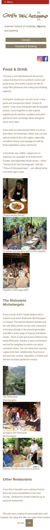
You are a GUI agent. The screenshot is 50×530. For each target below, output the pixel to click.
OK (29, 523)
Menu (10, 2)
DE (38, 12)
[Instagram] (39, 59)
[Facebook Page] (45, 59)
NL (39, 26)
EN (38, 19)
